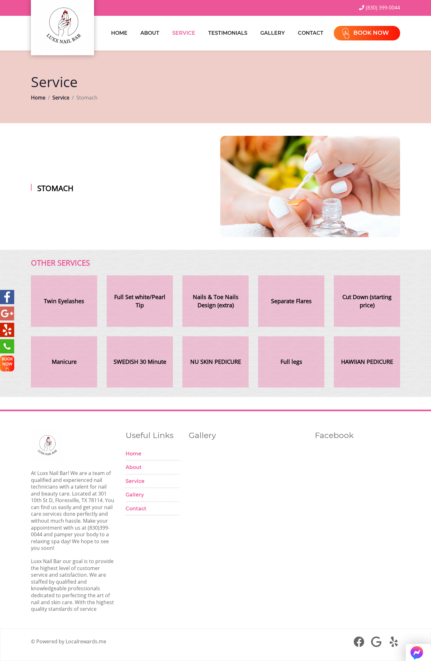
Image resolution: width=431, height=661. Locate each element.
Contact (310, 33)
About (149, 33)
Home (119, 33)
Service (183, 33)
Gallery (272, 33)
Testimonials (227, 33)
